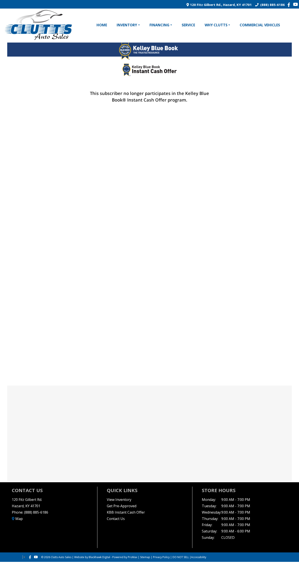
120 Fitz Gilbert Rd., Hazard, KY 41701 (220, 4)
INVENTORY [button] (127, 25)
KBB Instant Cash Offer (126, 512)
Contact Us (116, 518)
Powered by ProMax (124, 557)
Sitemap (145, 557)
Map (18, 518)
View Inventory (119, 499)
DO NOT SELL (180, 557)
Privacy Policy (161, 557)
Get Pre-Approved (121, 506)
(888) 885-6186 (272, 4)
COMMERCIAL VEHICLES (260, 25)
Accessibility (198, 557)
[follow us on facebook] (289, 4)
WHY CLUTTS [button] (216, 25)
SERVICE (188, 25)
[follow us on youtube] (295, 4)
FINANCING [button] (159, 25)
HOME (102, 25)
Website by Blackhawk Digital (92, 557)
